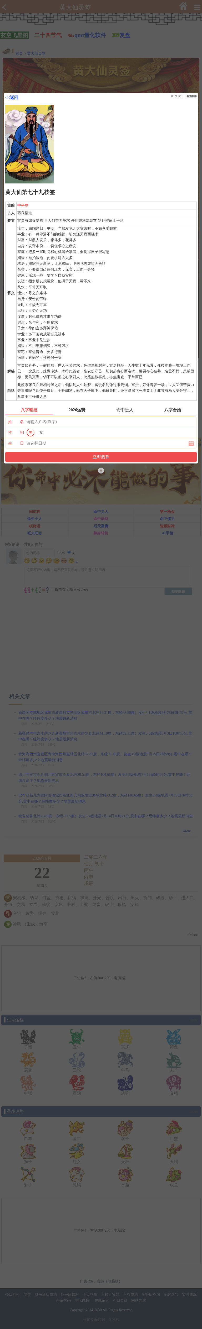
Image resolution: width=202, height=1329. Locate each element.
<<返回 (11, 97)
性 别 (16, 432)
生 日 (16, 443)
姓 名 (16, 422)
